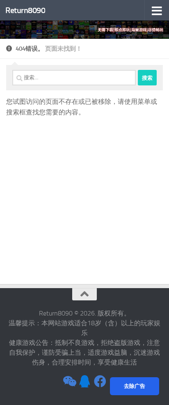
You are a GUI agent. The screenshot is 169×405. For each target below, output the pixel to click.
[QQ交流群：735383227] (84, 381)
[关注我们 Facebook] (100, 381)
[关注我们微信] (69, 381)
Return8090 (25, 10)
